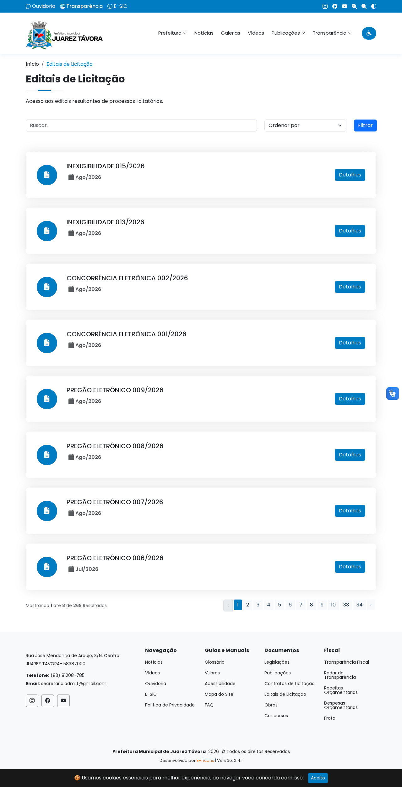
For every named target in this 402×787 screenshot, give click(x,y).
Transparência (84, 6)
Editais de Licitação (285, 694)
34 (359, 604)
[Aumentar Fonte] (352, 6)
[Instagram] (323, 6)
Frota (329, 718)
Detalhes (350, 174)
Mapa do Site (219, 694)
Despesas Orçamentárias (341, 705)
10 (333, 604)
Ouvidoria (43, 6)
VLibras (212, 673)
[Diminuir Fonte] (362, 6)
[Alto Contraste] (371, 6)
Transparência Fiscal (346, 662)
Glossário (215, 662)
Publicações (277, 673)
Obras (271, 705)
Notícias (204, 33)
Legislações (277, 662)
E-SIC (120, 6)
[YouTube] (342, 6)
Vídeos (256, 33)
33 (346, 604)
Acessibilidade (220, 683)
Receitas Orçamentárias (341, 690)
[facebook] (332, 6)
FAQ (209, 705)
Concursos (276, 715)
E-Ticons (205, 760)
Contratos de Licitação (289, 683)
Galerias (230, 33)
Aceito (318, 778)
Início (32, 64)
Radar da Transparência (340, 675)
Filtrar (365, 125)
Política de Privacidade (170, 705)
